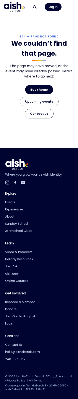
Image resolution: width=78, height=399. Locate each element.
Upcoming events (39, 101)
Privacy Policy (15, 380)
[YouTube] (23, 182)
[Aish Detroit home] (14, 7)
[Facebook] (15, 182)
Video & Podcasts (18, 252)
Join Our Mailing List (20, 316)
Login (9, 323)
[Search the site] (34, 7)
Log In (53, 7)
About (10, 216)
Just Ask (11, 266)
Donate (11, 309)
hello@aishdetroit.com (22, 352)
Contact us (39, 113)
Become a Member (20, 302)
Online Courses (16, 281)
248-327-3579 (16, 359)
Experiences (14, 209)
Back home (39, 89)
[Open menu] (70, 7)
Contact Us (14, 344)
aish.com (12, 273)
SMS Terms (34, 380)
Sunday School (16, 223)
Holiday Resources (19, 259)
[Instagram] (7, 182)
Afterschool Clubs (18, 231)
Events (10, 202)
